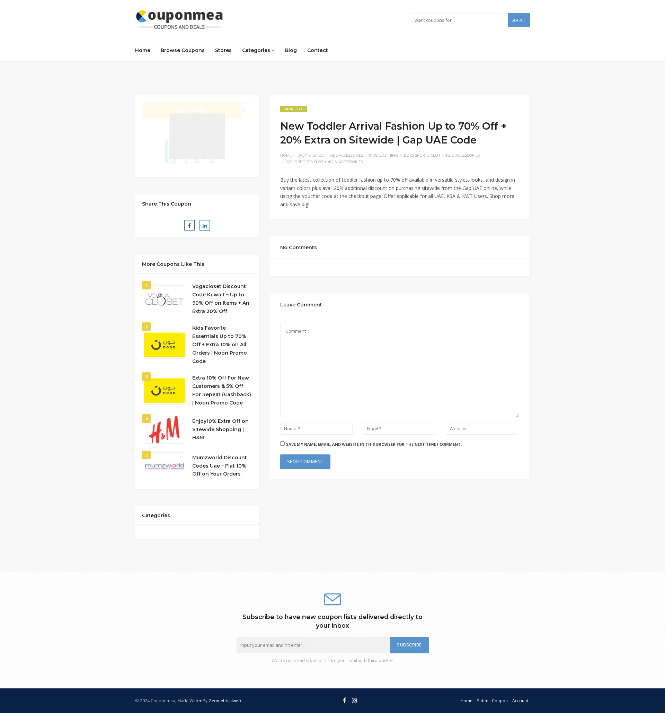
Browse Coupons (183, 50)
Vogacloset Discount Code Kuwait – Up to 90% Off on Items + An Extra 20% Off (220, 298)
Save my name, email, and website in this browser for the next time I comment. (374, 444)
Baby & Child (310, 155)
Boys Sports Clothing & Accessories (442, 155)
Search (519, 20)
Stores (223, 50)
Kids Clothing (383, 155)
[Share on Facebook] (189, 225)
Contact (317, 50)
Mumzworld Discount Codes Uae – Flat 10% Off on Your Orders (219, 465)
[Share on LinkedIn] (205, 225)
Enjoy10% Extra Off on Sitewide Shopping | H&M (220, 429)
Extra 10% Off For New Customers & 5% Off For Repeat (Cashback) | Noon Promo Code (221, 390)
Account (520, 700)
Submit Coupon (492, 700)
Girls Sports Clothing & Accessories (324, 161)
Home (142, 50)
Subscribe (409, 645)
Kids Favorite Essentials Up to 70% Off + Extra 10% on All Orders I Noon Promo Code (219, 344)
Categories (257, 50)
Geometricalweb (225, 700)
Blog (291, 50)
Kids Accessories (346, 155)
